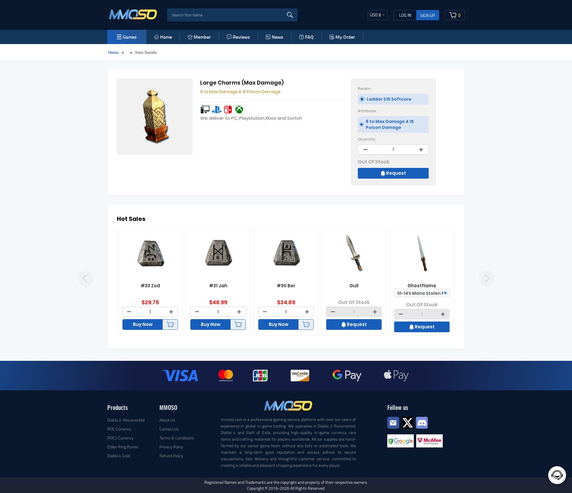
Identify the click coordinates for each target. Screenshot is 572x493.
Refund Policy (171, 455)
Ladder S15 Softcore (389, 99)
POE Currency (119, 429)
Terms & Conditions (176, 438)
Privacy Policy (171, 447)
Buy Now (143, 324)
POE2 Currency (120, 438)
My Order (345, 36)
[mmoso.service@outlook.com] (393, 428)
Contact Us (169, 429)
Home (166, 36)
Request (396, 173)
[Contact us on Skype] (408, 422)
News (277, 36)
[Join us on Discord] (422, 422)
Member (202, 36)
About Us (167, 420)
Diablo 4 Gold (118, 455)
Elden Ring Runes (122, 447)
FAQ (309, 36)
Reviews (241, 36)
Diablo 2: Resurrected (125, 420)
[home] (133, 14)
